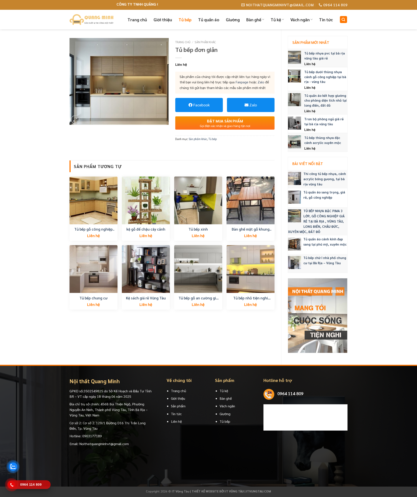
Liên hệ (176, 421)
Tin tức (326, 19)
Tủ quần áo (208, 19)
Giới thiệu (163, 19)
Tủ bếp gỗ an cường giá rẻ (198, 298)
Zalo (261, 82)
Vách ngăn (300, 19)
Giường (233, 19)
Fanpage (241, 82)
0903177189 (92, 436)
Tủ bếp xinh (198, 229)
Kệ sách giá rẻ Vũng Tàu (146, 298)
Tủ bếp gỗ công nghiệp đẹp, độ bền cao (93, 229)
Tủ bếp (185, 19)
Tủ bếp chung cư (93, 298)
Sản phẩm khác (205, 42)
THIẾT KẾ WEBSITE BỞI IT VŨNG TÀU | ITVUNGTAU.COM (231, 491)
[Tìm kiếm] (343, 19)
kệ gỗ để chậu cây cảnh (145, 229)
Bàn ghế (253, 19)
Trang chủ (137, 19)
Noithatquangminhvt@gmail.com (104, 443)
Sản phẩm (178, 406)
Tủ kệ (276, 19)
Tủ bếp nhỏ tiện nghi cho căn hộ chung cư (250, 298)
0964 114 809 (290, 393)
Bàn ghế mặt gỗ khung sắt (251, 229)
